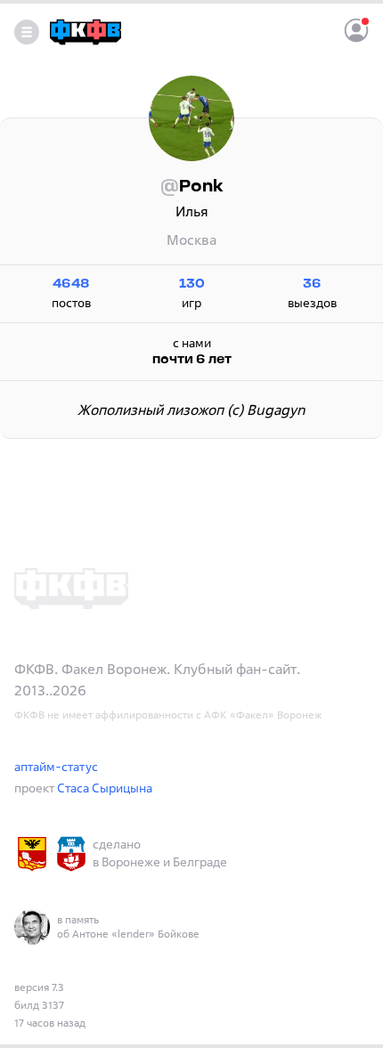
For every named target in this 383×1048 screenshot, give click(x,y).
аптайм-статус (56, 766)
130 (192, 284)
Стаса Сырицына (104, 787)
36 (312, 284)
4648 (71, 284)
